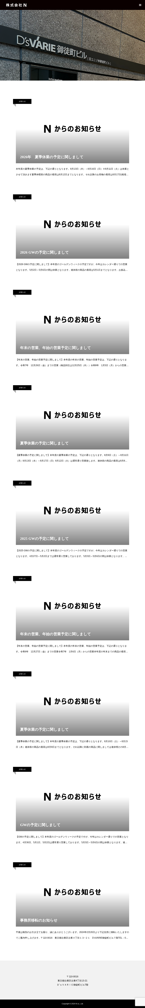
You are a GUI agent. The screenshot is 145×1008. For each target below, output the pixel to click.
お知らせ (22, 101)
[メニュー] (140, 5)
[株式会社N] (16, 5)
